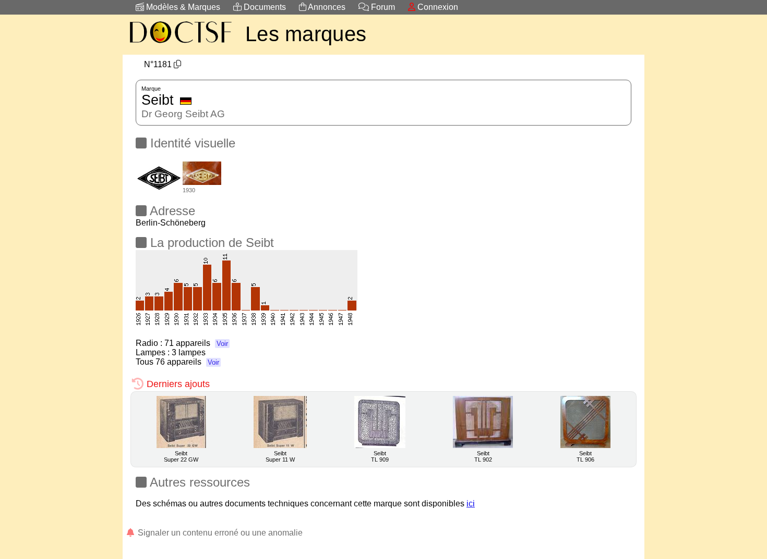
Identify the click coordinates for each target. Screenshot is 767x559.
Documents (264, 7)
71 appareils (196, 343)
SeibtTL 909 (380, 456)
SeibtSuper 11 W (280, 456)
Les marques (305, 33)
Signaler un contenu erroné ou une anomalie (219, 532)
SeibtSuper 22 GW (181, 456)
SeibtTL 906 (585, 456)
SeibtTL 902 (483, 456)
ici (470, 503)
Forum (382, 7)
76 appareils (187, 361)
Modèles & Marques (182, 7)
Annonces (325, 7)
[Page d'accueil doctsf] (180, 44)
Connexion (436, 7)
